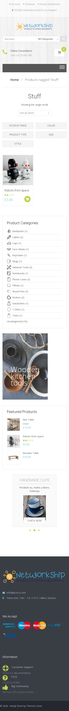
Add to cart (27, 199)
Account (15, 4)
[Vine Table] (13, 424)
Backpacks (18, 231)
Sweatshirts (18, 303)
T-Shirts (16, 309)
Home (14, 80)
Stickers (16, 297)
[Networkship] (34, 26)
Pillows (16, 285)
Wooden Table (31, 453)
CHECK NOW (34, 520)
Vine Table (28, 419)
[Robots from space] (13, 441)
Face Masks (18, 249)
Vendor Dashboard (50, 4)
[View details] (18, 169)
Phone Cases (19, 279)
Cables (16, 237)
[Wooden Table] (13, 457)
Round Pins (18, 291)
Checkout (30, 4)
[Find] (63, 39)
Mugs (15, 261)
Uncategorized (15, 321)
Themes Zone (34, 705)
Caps (15, 243)
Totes (15, 315)
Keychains (17, 255)
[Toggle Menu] (62, 67)
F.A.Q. (17, 682)
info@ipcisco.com (16, 592)
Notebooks (18, 273)
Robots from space (33, 436)
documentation (22, 673)
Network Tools (20, 267)
